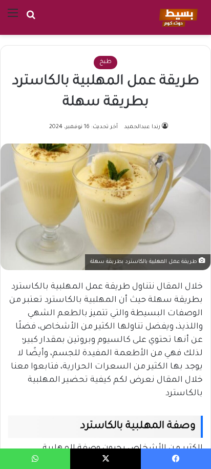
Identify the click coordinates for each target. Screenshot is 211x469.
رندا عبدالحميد (142, 127)
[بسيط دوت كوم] (177, 17)
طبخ (105, 62)
